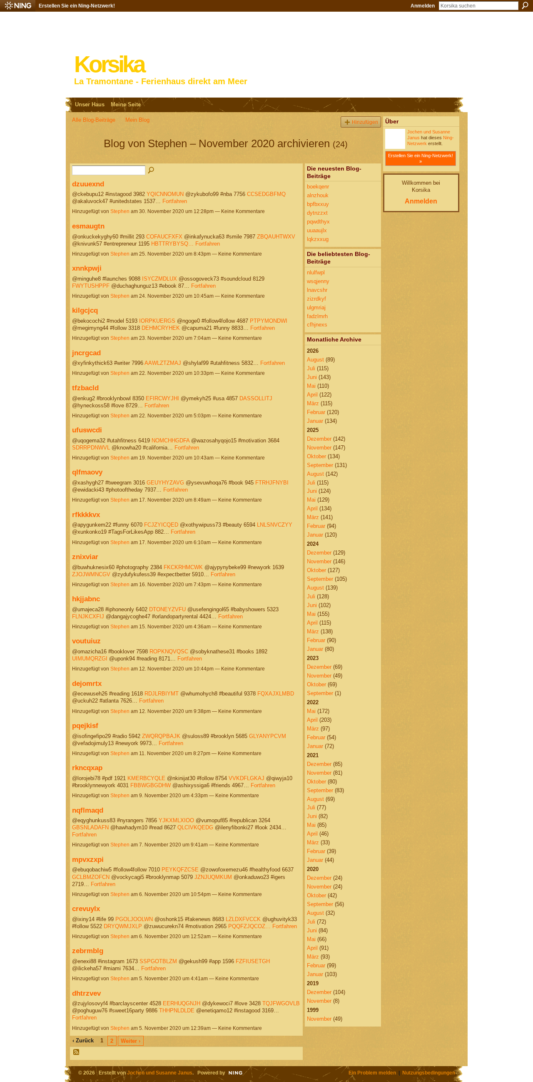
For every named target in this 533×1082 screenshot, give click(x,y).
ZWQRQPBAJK (161, 736)
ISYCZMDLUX (159, 279)
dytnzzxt (317, 213)
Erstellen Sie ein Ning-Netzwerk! (77, 6)
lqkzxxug (318, 239)
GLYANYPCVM (267, 736)
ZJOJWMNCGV (91, 574)
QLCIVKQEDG (195, 827)
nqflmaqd (87, 810)
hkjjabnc (86, 599)
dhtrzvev (86, 993)
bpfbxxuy (318, 204)
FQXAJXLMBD (275, 693)
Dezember (319, 439)
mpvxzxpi (88, 859)
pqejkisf (85, 725)
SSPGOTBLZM (158, 961)
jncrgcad (86, 353)
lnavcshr (317, 290)
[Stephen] (85, 158)
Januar (315, 421)
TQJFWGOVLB (281, 1003)
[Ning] (17, 6)
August (315, 359)
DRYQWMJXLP (123, 926)
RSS (76, 1052)
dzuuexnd (88, 184)
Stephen (120, 211)
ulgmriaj (316, 307)
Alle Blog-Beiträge (93, 120)
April (312, 395)
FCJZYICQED (161, 525)
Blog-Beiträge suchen (151, 170)
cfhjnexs (317, 324)
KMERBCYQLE (146, 778)
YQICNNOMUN (165, 194)
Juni (312, 377)
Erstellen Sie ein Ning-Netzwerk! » (420, 158)
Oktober (316, 456)
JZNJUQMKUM (213, 877)
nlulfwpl (316, 272)
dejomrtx (87, 683)
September (320, 465)
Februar (316, 412)
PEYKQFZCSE (180, 869)
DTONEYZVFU (167, 609)
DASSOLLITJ (255, 398)
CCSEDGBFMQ (266, 194)
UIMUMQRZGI (89, 658)
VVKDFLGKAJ (246, 778)
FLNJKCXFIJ (88, 616)
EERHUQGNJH (181, 1003)
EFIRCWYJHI (162, 398)
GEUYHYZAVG (165, 482)
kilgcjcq (85, 310)
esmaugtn (88, 226)
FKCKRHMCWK (183, 567)
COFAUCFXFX (164, 236)
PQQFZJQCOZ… (249, 926)
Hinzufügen (365, 122)
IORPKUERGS (157, 321)
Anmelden (423, 6)
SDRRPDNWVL (91, 447)
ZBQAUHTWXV (276, 236)
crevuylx (86, 908)
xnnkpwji (87, 268)
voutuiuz (86, 641)
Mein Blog (137, 120)
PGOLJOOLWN (134, 919)
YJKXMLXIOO (176, 820)
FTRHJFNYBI (272, 482)
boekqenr (318, 186)
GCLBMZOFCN (91, 877)
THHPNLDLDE (176, 1010)
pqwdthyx (318, 221)
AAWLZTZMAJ (162, 363)
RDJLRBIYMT (161, 693)
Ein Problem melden (372, 1072)
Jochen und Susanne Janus (159, 1072)
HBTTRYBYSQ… (172, 244)
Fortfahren (174, 201)
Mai (311, 386)
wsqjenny (318, 281)
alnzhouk (318, 195)
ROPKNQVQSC (168, 651)
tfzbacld (85, 388)
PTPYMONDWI (268, 321)
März (313, 403)
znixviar (85, 556)
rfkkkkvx (86, 514)
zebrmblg (87, 950)
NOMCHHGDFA (170, 440)
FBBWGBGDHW (150, 785)
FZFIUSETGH (253, 961)
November (319, 447)
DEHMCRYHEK (161, 328)
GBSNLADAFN (90, 827)
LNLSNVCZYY (274, 525)
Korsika (109, 64)
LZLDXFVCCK (243, 919)
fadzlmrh (317, 316)
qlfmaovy (87, 472)
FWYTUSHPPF (91, 286)
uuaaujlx (317, 230)
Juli (311, 368)
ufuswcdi (87, 430)
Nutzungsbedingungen (428, 1072)
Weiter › (130, 1041)
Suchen (525, 5)
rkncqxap (87, 767)
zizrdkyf (316, 299)
